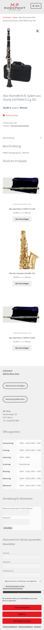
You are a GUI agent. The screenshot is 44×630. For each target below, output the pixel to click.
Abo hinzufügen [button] (22, 219)
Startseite (7, 17)
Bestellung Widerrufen (15, 399)
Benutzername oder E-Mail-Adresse (18, 508)
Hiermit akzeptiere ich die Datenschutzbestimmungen (13, 587)
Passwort (7, 517)
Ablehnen (22, 614)
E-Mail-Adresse (8, 571)
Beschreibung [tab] (8, 138)
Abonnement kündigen (15, 385)
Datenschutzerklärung (10, 627)
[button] (37, 31)
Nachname (6, 562)
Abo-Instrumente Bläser (20, 126)
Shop (15, 17)
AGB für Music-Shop (11, 373)
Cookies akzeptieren (22, 607)
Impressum (37, 627)
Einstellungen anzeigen (22, 621)
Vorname (6, 553)
